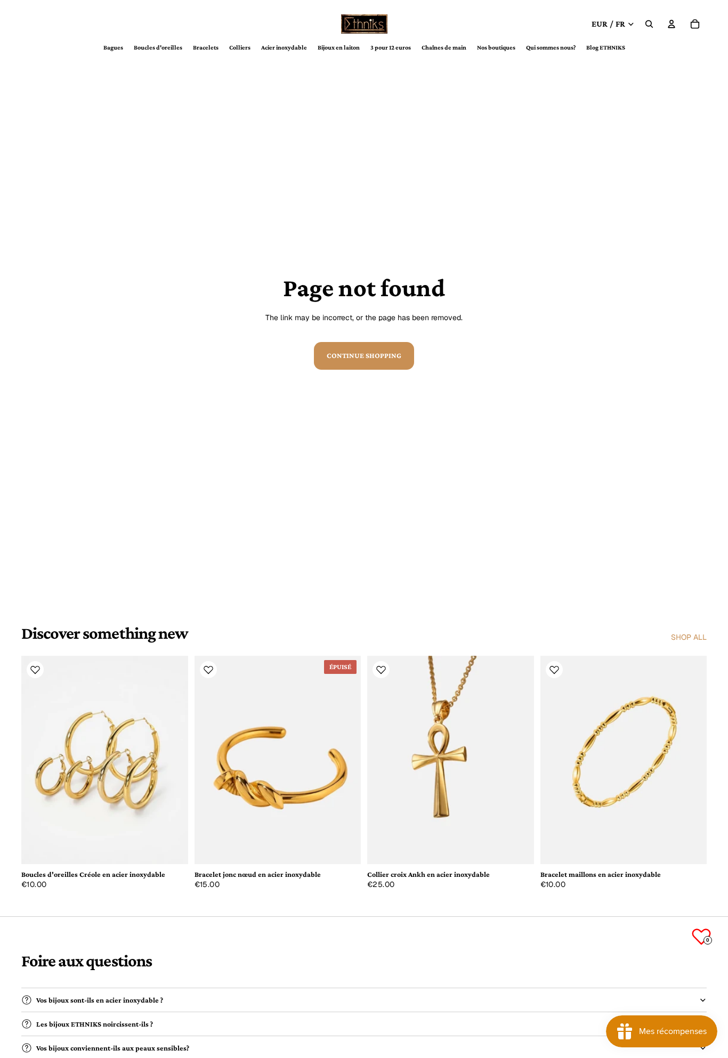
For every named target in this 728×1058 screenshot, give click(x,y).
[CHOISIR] (171, 847)
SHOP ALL (689, 637)
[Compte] (671, 24)
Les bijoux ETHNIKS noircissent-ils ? (94, 1024)
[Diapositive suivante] (172, 759)
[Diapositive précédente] (37, 759)
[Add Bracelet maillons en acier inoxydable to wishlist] (554, 669)
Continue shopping (364, 355)
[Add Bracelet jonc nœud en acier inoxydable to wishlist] (208, 669)
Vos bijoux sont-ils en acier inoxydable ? (99, 1000)
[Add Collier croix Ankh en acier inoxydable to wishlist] (381, 669)
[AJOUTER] (517, 847)
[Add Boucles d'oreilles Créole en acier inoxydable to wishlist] (35, 669)
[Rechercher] (649, 24)
